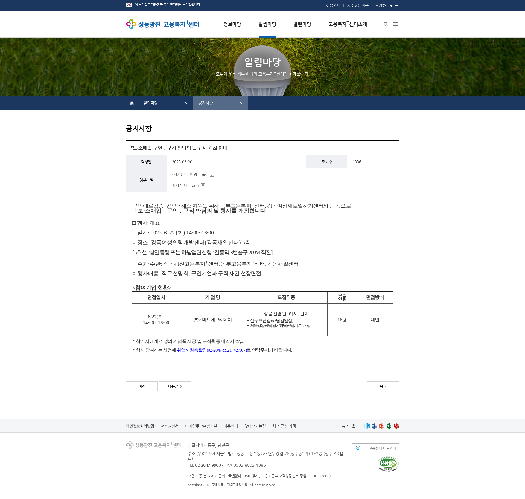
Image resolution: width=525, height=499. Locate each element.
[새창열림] (367, 426)
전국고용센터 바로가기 (379, 448)
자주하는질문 (358, 5)
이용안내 (333, 5)
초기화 (380, 5)
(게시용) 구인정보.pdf (190, 174)
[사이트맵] (395, 24)
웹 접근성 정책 (284, 426)
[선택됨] (267, 28)
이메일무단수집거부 (201, 426)
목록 (383, 386)
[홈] (132, 102)
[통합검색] (386, 24)
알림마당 (151, 103)
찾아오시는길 (255, 426)
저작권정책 (170, 426)
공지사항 (206, 103)
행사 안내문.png (185, 185)
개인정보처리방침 (140, 426)
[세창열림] (388, 464)
